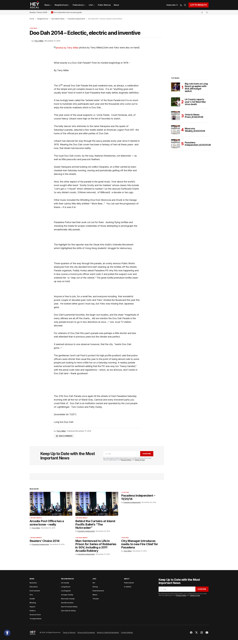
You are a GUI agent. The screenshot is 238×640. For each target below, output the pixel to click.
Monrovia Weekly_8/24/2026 (195, 129)
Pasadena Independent (76, 19)
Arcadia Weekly (36, 518)
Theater (96, 599)
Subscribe (146, 454)
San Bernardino (67, 603)
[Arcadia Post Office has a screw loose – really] (51, 504)
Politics (32, 611)
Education (34, 587)
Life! (94, 579)
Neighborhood (42, 19)
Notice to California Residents (108, 632)
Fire (31, 595)
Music (95, 595)
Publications (129, 583)
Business (33, 583)
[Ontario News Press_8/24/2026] (175, 115)
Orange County (67, 595)
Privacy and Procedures (86, 632)
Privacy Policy (126, 460)
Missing (33, 603)
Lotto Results (198, 5)
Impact (32, 607)
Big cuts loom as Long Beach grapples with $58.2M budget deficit (196, 87)
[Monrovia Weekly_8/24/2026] (175, 129)
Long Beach (65, 587)
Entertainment (98, 591)
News (32, 579)
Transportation (35, 619)
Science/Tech (35, 615)
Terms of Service (69, 632)
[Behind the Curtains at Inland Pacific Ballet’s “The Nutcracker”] (96, 504)
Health (32, 599)
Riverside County (67, 599)
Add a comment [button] (66, 436)
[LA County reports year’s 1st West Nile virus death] (175, 101)
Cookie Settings (127, 632)
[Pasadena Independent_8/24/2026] (175, 143)
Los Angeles (66, 591)
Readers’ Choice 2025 (38, 12)
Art (94, 583)
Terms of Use (140, 460)
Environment (35, 591)
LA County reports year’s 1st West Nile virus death (195, 102)
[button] (7, 633)
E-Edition (125, 492)
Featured (33, 28)
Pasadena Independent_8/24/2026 (198, 143)
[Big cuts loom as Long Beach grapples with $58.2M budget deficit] (175, 86)
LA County (65, 583)
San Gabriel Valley (57, 19)
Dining (95, 587)
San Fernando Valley (69, 607)
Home (32, 19)
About (127, 579)
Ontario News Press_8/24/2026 (194, 115)
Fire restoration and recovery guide (68, 12)
